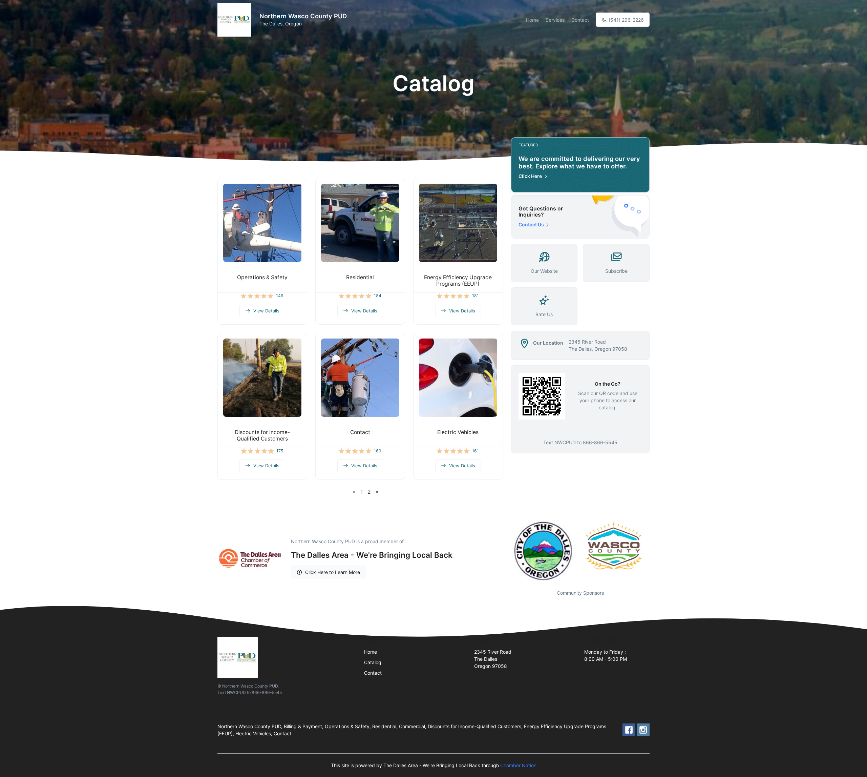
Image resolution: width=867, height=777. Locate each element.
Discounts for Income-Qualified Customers (262, 435)
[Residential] (360, 223)
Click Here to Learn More (332, 572)
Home (532, 20)
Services (555, 20)
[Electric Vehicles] (458, 378)
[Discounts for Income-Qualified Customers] (262, 378)
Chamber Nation (518, 765)
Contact (580, 20)
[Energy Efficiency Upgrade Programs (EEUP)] (458, 223)
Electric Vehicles (458, 432)
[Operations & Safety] (262, 223)
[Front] (235, 20)
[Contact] (360, 378)
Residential (360, 277)
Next (654, 550)
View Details (266, 310)
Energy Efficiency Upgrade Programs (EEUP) (458, 280)
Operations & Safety (262, 277)
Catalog (372, 662)
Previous (506, 550)
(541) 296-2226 (625, 20)
